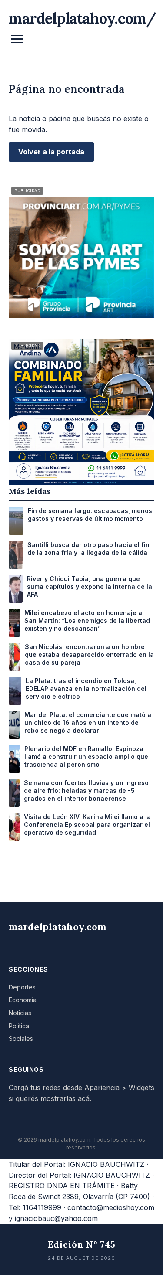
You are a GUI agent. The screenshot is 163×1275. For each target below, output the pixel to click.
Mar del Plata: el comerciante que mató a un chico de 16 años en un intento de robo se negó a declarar (87, 722)
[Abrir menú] (17, 39)
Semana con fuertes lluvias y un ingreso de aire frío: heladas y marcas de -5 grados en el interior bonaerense (86, 790)
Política (19, 1026)
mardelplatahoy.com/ (82, 18)
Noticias (20, 1013)
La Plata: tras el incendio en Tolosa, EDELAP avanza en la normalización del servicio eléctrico (86, 688)
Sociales (21, 1038)
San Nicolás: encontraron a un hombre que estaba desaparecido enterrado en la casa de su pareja (89, 654)
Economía (23, 999)
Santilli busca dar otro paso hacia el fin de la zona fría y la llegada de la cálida (88, 548)
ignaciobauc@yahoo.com (56, 1218)
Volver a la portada (51, 151)
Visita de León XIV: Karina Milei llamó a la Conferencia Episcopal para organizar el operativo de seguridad (87, 824)
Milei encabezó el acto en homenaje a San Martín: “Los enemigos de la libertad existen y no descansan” (87, 620)
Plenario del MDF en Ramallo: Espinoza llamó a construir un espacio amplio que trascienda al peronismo (86, 756)
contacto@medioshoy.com (110, 1207)
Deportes (22, 987)
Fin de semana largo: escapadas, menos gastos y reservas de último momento (90, 514)
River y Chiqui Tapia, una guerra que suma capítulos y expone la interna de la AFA (89, 586)
